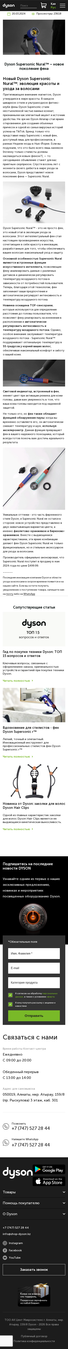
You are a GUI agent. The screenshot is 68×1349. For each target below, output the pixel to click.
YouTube (14, 1257)
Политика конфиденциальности (34, 1341)
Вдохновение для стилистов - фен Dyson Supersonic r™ (31, 730)
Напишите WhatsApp (25, 1139)
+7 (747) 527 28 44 (31, 1128)
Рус (53, 7)
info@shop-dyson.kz (17, 1234)
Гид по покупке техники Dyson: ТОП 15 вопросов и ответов (32, 654)
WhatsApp (29, 593)
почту (9, 593)
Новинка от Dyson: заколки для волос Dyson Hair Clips (34, 806)
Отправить (34, 1016)
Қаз (53, 3)
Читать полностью (16, 680)
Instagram (16, 1243)
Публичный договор (34, 1336)
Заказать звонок (34, 1270)
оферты (51, 996)
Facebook (15, 1250)
